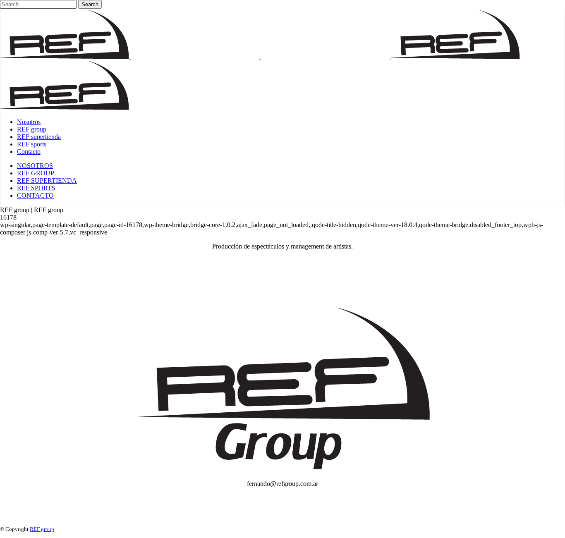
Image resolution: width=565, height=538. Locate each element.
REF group (42, 529)
